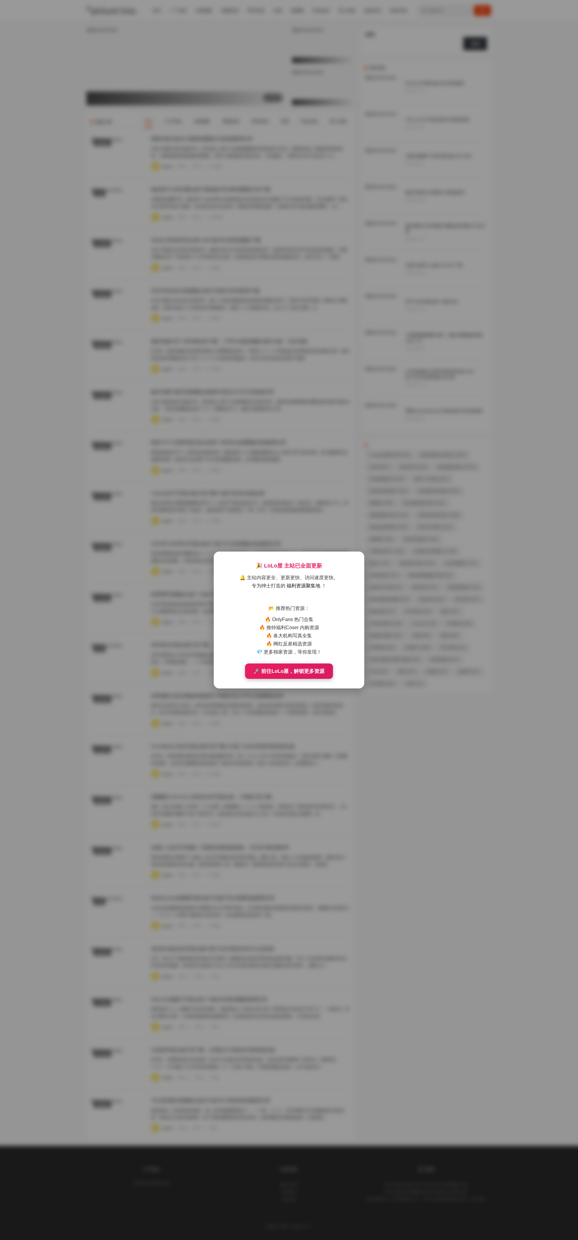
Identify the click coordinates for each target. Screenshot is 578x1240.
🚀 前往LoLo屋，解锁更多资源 (289, 671)
